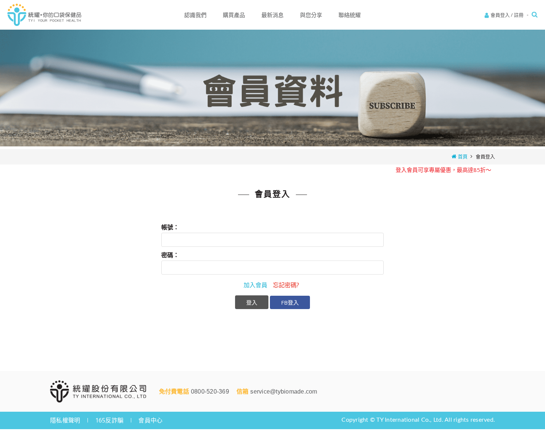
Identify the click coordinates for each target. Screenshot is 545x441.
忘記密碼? (286, 285)
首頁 (463, 156)
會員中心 (150, 420)
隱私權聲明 (65, 420)
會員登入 (500, 14)
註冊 (518, 14)
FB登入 (290, 302)
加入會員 (255, 285)
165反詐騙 (109, 420)
